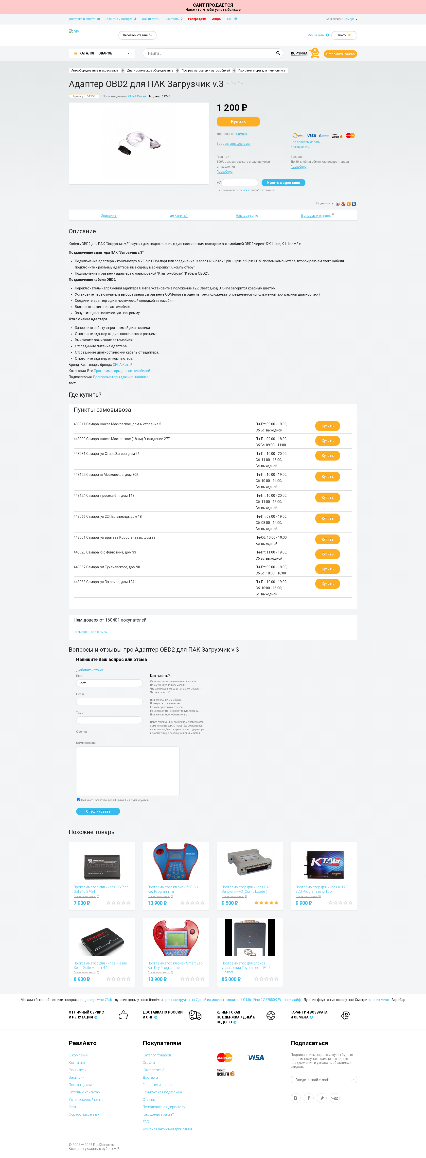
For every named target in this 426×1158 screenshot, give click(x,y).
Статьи (74, 1107)
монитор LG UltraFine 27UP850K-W (254, 1000)
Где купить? (178, 215)
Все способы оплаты (305, 142)
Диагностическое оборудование (150, 70)
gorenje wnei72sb (98, 1000)
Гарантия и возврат (120, 19)
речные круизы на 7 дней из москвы (194, 1000)
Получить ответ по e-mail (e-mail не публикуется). (115, 800)
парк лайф (292, 1000)
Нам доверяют (248, 215)
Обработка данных (84, 1114)
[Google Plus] (343, 203)
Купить (238, 121)
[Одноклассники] (348, 203)
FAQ (230, 19)
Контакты (173, 19)
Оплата (149, 1063)
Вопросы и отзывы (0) (86, 896)
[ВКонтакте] (353, 203)
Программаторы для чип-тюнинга (261, 70)
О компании (78, 1055)
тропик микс (379, 1000)
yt (335, 1098)
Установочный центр (86, 1100)
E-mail (80, 694)
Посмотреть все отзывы (90, 632)
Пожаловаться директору (164, 1107)
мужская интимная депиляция (167, 1129)
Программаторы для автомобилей (206, 70)
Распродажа (197, 19)
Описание (109, 215)
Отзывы (149, 1100)
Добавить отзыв (89, 670)
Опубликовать (98, 811)
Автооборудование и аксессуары (95, 70)
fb (309, 1098)
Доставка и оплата (83, 19)
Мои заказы (317, 35)
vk (296, 1098)
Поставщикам (80, 1085)
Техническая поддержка (162, 1092)
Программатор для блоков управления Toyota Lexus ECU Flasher (246, 967)
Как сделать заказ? (158, 1114)
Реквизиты (77, 1070)
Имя (79, 675)
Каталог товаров (157, 1055)
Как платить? (151, 19)
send (353, 1079)
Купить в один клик (283, 183)
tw (322, 1098)
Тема (79, 712)
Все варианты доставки (233, 143)
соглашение (243, 190)
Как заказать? (300, 147)
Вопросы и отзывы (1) (234, 896)
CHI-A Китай (137, 96)
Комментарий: (86, 743)
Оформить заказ (340, 54)
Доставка (151, 1077)
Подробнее (224, 171)
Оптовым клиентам (84, 1092)
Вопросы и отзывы (316, 215)
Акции (216, 19)
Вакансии (77, 1077)
